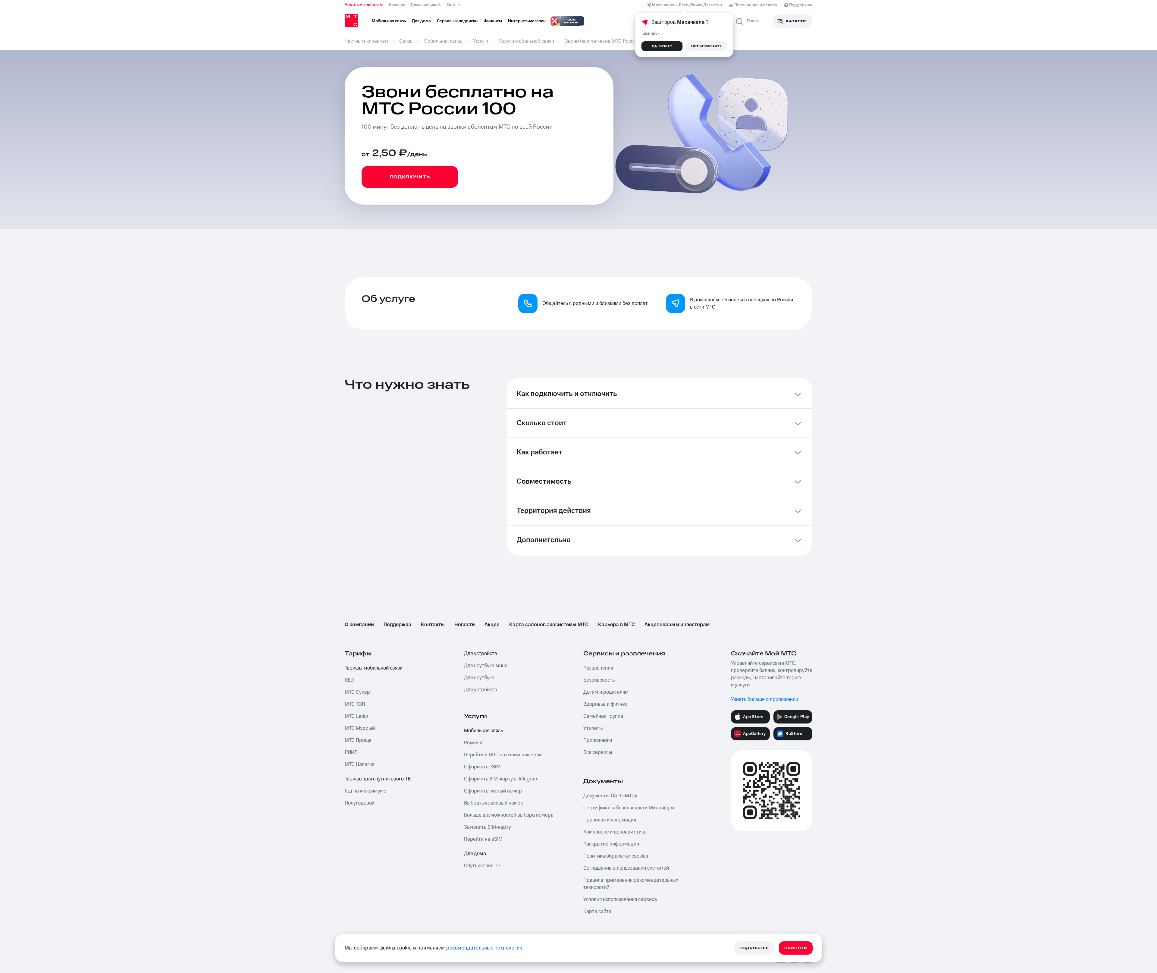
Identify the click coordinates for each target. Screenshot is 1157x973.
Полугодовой (360, 803)
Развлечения (598, 668)
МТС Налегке (360, 764)
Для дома (475, 853)
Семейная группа (603, 716)
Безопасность (599, 680)
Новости (464, 624)
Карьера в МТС (616, 624)
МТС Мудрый (360, 728)
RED (349, 680)
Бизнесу (397, 5)
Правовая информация (609, 820)
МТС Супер (357, 692)
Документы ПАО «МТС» (610, 795)
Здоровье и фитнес (605, 704)
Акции (492, 624)
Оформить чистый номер (493, 791)
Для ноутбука (479, 677)
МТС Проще (358, 740)
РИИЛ (351, 752)
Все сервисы (597, 752)
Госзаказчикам (426, 5)
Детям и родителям (606, 692)
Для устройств (480, 653)
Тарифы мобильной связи (374, 668)
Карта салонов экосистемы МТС (548, 624)
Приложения (597, 740)
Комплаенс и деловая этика (615, 832)
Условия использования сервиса (620, 899)
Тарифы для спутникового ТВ (378, 779)
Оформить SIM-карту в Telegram (501, 779)
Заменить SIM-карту (487, 827)
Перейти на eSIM (483, 839)
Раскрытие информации (611, 844)
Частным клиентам (364, 5)
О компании (359, 624)
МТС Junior (356, 716)
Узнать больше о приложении (764, 699)
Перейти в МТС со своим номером (503, 754)
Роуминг (473, 742)
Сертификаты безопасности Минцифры (628, 807)
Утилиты (593, 728)
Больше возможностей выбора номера (508, 815)
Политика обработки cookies (615, 856)
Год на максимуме (365, 791)
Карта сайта (597, 911)
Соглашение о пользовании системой (626, 868)
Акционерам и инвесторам (677, 624)
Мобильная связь (483, 730)
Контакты (433, 624)
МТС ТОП (355, 704)
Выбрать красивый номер (493, 803)
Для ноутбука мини (485, 665)
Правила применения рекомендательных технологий (630, 884)
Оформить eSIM (482, 767)
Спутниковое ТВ (482, 865)
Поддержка (397, 624)
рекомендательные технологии (484, 948)
